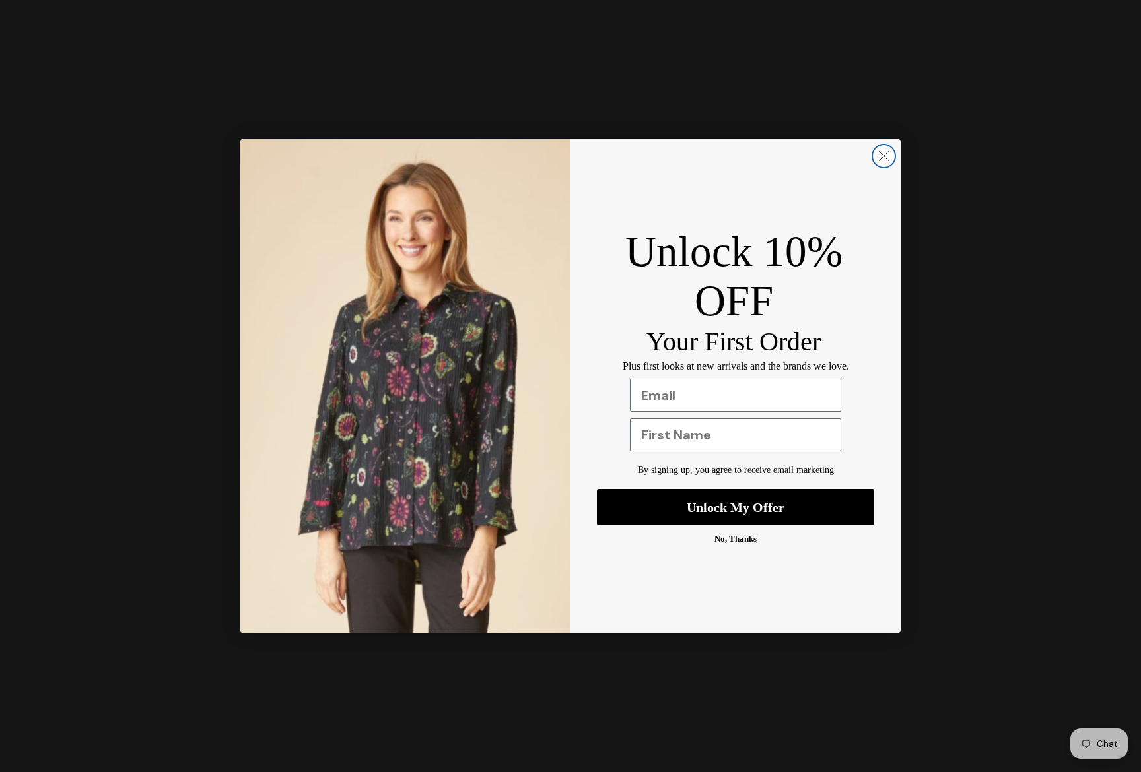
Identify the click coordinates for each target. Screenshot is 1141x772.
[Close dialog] (883, 156)
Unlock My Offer (735, 507)
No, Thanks (735, 539)
